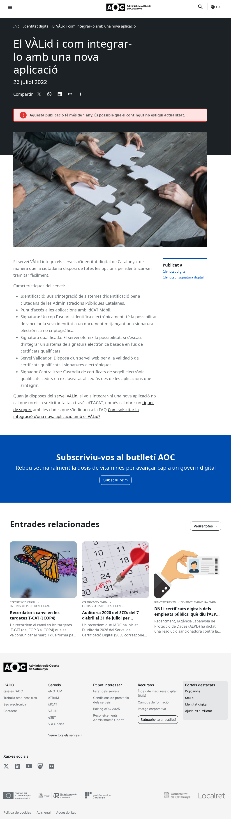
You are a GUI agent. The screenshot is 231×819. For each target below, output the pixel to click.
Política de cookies (17, 812)
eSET (52, 717)
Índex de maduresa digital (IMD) (157, 693)
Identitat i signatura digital (183, 277)
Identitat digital (36, 26)
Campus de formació (153, 702)
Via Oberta (56, 724)
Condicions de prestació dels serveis (111, 700)
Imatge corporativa (152, 709)
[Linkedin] (17, 766)
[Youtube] (29, 766)
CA (218, 7)
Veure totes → (205, 526)
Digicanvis (192, 691)
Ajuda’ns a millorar (198, 711)
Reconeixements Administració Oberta (109, 717)
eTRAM (53, 698)
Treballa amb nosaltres (20, 698)
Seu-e (189, 698)
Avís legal (44, 812)
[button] (10, 7)
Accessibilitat (66, 812)
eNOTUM (55, 691)
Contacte (10, 711)
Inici (16, 26)
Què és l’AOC (13, 691)
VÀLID (53, 711)
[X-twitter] (6, 766)
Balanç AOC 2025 (106, 709)
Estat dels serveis (106, 691)
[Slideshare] (40, 766)
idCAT (52, 704)
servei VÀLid (65, 396)
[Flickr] (51, 766)
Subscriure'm (115, 480)
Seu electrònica (14, 704)
